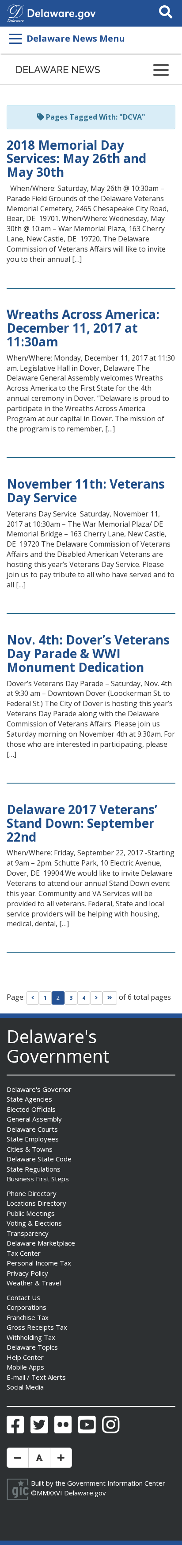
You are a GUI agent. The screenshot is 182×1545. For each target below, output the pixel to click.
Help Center (25, 1357)
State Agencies (29, 1099)
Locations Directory (36, 1203)
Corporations (26, 1307)
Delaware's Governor (39, 1089)
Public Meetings (31, 1213)
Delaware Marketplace (41, 1242)
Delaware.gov (85, 1492)
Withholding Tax (31, 1337)
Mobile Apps (25, 1367)
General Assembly (34, 1118)
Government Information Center (116, 1483)
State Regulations (34, 1169)
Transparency (28, 1233)
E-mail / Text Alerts (36, 1377)
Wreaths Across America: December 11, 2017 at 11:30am (83, 328)
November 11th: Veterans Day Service (86, 490)
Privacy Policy (27, 1273)
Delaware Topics (32, 1347)
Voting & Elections (34, 1223)
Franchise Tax (28, 1317)
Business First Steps (38, 1178)
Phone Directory (32, 1193)
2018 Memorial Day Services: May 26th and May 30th (76, 158)
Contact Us (23, 1297)
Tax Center (24, 1253)
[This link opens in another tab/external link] (15, 12)
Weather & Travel (34, 1282)
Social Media (25, 1386)
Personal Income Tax (39, 1262)
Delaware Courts (32, 1129)
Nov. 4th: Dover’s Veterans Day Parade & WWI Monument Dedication (88, 653)
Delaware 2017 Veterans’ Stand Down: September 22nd (82, 823)
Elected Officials (31, 1109)
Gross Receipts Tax (37, 1327)
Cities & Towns (30, 1149)
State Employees (33, 1138)
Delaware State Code (39, 1158)
